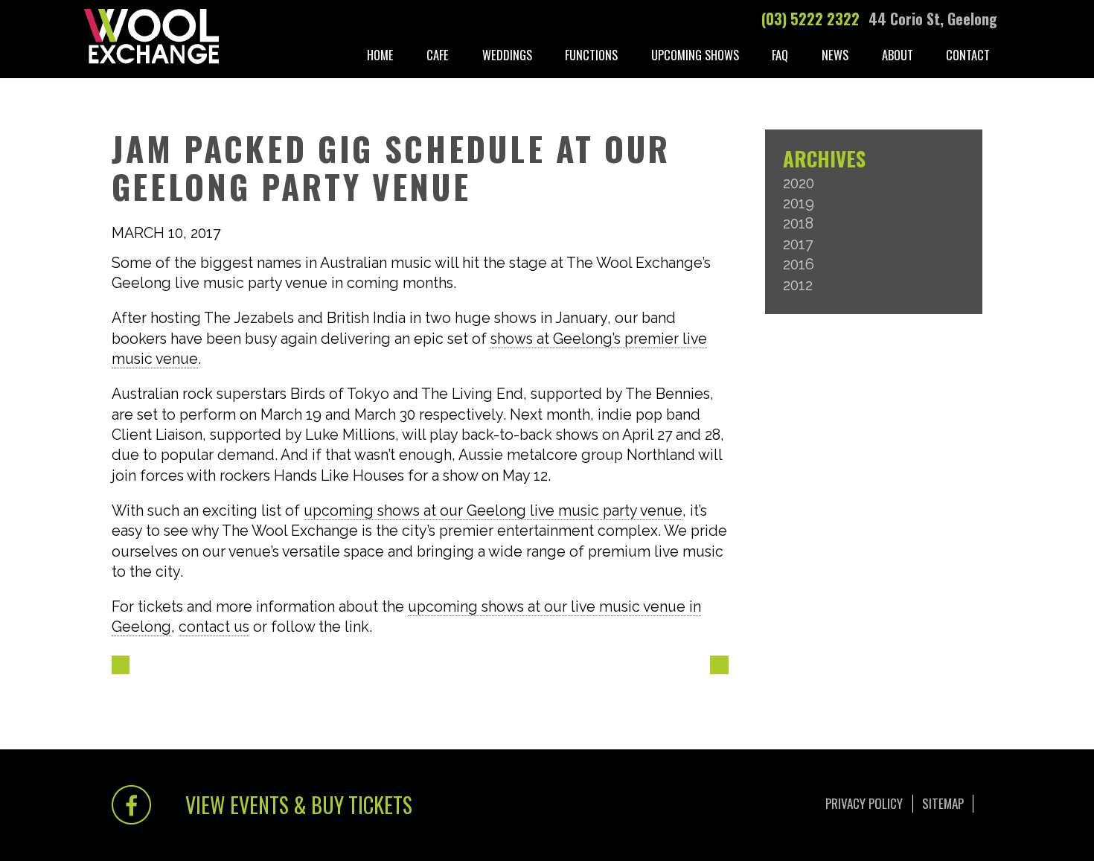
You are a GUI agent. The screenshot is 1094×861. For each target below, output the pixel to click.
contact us (214, 627)
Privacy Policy (864, 803)
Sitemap (943, 803)
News (835, 54)
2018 (798, 223)
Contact (968, 54)
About (897, 54)
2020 (798, 183)
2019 (798, 203)
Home (380, 54)
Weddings (507, 54)
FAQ (780, 54)
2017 (798, 244)
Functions (591, 54)
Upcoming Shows (695, 54)
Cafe (437, 54)
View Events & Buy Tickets (298, 804)
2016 (798, 264)
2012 (798, 285)
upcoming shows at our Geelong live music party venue (493, 510)
